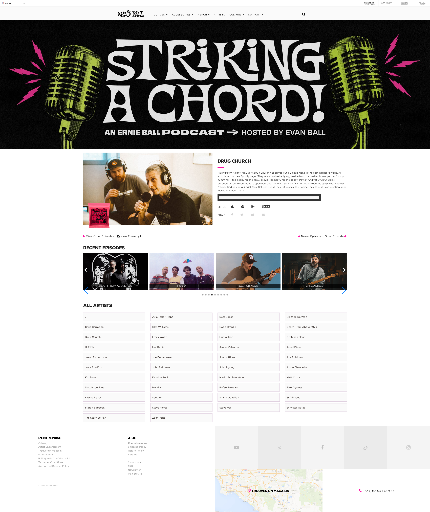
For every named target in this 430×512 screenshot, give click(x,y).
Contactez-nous (137, 443)
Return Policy (136, 450)
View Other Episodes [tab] (99, 236)
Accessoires (181, 14)
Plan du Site (135, 473)
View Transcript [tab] (130, 236)
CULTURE (235, 14)
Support (254, 14)
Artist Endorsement (49, 446)
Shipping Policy (137, 446)
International (45, 454)
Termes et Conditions (50, 462)
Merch (202, 14)
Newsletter (134, 469)
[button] (86, 290)
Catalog (42, 443)
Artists (219, 14)
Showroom (134, 462)
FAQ (130, 466)
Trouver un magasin (50, 450)
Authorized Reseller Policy (53, 466)
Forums (132, 454)
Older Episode (334, 236)
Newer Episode (310, 236)
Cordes (159, 14)
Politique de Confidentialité (54, 458)
